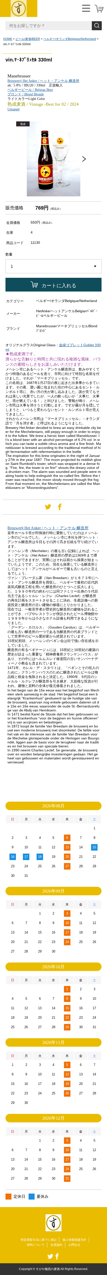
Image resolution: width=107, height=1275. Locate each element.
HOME (7, 39)
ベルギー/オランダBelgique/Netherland (69, 39)
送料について (36, 1245)
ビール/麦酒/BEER (27, 39)
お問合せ (74, 1245)
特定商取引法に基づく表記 (38, 1240)
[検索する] (97, 25)
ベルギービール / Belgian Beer (30, 90)
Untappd (13, 109)
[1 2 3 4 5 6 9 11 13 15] (53, 267)
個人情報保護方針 (74, 1240)
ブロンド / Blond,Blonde (25, 94)
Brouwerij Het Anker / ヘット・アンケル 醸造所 (43, 81)
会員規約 (56, 1245)
